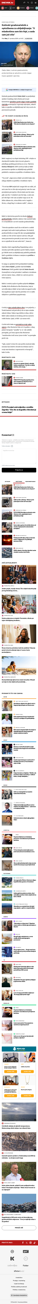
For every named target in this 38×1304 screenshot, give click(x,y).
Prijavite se (19, 470)
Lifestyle (32, 7)
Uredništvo (19, 1277)
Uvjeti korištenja (19, 1283)
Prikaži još (19, 1227)
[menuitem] (32, 2)
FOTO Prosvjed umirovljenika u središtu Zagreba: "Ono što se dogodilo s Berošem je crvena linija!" (19, 409)
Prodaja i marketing (19, 1280)
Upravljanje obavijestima (20, 1295)
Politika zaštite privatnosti (19, 1286)
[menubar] (32, 2)
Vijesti (6, 7)
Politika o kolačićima (19, 1289)
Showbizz (22, 7)
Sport (14, 7)
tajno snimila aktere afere (16, 307)
